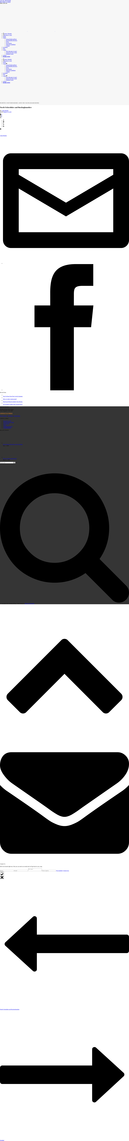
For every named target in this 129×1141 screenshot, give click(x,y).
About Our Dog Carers (11, 52)
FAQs (7, 41)
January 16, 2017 (7, 112)
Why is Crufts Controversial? (10, 399)
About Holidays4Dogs (11, 39)
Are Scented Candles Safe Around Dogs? (13, 404)
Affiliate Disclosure (8, 426)
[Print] (0, 129)
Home (4, 36)
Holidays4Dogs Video (8, 422)
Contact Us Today (6, 413)
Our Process (9, 43)
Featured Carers (9, 54)
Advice (4, 55)
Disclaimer (10, 416)
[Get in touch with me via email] (66, 263)
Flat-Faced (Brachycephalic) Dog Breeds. (13, 401)
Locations (5, 47)
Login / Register (8, 33)
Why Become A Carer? (11, 51)
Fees (4, 48)
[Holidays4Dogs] (41, 31)
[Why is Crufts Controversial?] (8, 457)
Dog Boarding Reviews (11, 40)
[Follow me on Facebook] (66, 390)
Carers (4, 50)
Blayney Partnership (29, 603)
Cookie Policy (17, 416)
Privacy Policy (3, 416)
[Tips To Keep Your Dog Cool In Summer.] (8, 443)
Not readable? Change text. (62, 870)
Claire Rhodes (5, 110)
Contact (8, 46)
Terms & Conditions (11, 44)
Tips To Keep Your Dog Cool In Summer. (13, 396)
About (4, 37)
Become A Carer (8, 35)
